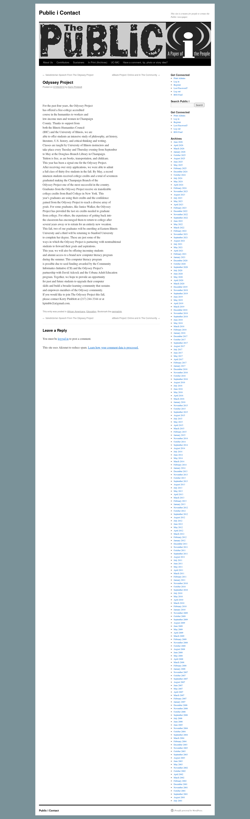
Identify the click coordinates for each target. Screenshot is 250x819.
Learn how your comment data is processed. (113, 347)
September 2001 (181, 793)
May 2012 (178, 527)
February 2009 (180, 639)
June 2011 (178, 563)
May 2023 (178, 201)
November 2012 (181, 507)
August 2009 (179, 622)
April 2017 (178, 359)
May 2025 (178, 164)
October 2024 (180, 174)
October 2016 (180, 375)
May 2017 (178, 355)
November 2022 (181, 214)
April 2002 (178, 774)
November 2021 (181, 234)
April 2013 (178, 494)
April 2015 (178, 425)
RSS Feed (178, 94)
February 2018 (180, 329)
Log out (177, 91)
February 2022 (180, 230)
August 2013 (179, 484)
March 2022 (179, 227)
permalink (117, 311)
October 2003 (180, 751)
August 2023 (179, 194)
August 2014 (179, 448)
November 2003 (181, 747)
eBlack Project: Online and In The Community (136, 74)
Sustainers (78, 62)
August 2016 (179, 382)
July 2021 (178, 243)
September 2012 (181, 514)
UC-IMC (115, 62)
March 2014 (179, 461)
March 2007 (179, 695)
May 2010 (178, 596)
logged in (63, 339)
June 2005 (178, 724)
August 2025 (179, 158)
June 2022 (178, 220)
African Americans (76, 311)
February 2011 (180, 576)
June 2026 (178, 141)
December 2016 (180, 369)
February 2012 (180, 537)
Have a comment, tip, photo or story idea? (145, 62)
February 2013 (180, 500)
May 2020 (178, 276)
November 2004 (181, 728)
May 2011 (178, 566)
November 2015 (181, 405)
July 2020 (178, 270)
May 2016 (178, 392)
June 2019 (178, 296)
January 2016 (179, 402)
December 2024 (180, 171)
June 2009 (178, 625)
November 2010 (181, 583)
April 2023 (178, 204)
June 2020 (178, 273)
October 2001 (180, 790)
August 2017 (179, 346)
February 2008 (180, 665)
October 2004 (180, 731)
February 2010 (180, 606)
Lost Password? (181, 88)
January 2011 (179, 579)
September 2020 (181, 266)
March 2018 (179, 326)
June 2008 (178, 652)
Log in (176, 81)
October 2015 (180, 408)
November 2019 (181, 290)
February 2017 (180, 362)
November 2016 (181, 372)
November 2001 (181, 787)
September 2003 (181, 754)
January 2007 (179, 701)
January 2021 (179, 257)
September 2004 (181, 734)
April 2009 (178, 632)
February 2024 (180, 187)
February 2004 (180, 741)
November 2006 (181, 708)
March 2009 (179, 635)
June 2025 (178, 161)
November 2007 (181, 672)
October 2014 (180, 441)
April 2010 (178, 599)
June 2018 (178, 319)
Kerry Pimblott (75, 86)
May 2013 (178, 490)
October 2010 (180, 586)
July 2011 (178, 560)
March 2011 (179, 573)
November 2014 (181, 438)
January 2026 (179, 151)
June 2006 (178, 721)
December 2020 (180, 260)
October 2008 (180, 645)
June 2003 (178, 761)
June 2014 (178, 454)
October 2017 (180, 339)
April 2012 (178, 530)
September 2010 (181, 589)
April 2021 (178, 250)
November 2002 (181, 767)
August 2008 (179, 649)
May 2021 (178, 247)
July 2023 (178, 197)
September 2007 (181, 678)
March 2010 (179, 602)
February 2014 (180, 464)
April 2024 (178, 184)
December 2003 (180, 744)
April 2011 (178, 570)
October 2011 (180, 550)
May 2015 (178, 421)
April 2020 (178, 280)
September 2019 (181, 293)
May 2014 (178, 458)
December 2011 (180, 543)
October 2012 (180, 510)
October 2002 (180, 770)
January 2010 (179, 609)
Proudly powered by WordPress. (188, 810)
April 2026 (178, 145)
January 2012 (179, 540)
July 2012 (178, 520)
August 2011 (179, 556)
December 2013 (180, 471)
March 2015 (179, 428)
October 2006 (180, 711)
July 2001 (178, 800)
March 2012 (179, 533)
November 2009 (181, 612)
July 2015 (178, 418)
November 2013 (181, 474)
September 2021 (181, 237)
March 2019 (179, 306)
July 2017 (178, 349)
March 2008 (179, 662)
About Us (48, 62)
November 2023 (181, 191)
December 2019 (180, 286)
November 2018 (181, 313)
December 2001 (180, 784)
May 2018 (178, 322)
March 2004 (179, 737)
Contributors (63, 62)
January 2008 (179, 668)
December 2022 (180, 211)
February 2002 (180, 780)
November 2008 (181, 642)
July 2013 (178, 487)
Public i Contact (59, 12)
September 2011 (181, 553)
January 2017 (179, 365)
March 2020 (179, 283)
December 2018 (180, 309)
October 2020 (180, 263)
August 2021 (179, 240)
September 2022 (181, 217)
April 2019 (178, 303)
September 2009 (181, 619)
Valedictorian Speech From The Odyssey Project (68, 74)
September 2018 (181, 316)
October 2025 (180, 155)
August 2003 (179, 757)
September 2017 (181, 342)
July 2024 (178, 178)
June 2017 (178, 352)
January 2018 (179, 332)
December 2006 (180, 705)
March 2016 (179, 398)
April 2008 (178, 658)
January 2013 (179, 504)
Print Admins (179, 78)
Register (177, 84)
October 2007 (180, 675)
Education (91, 311)
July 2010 (178, 593)
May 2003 (178, 764)
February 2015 (180, 431)
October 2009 (180, 616)
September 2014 (181, 444)
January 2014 (179, 467)
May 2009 (178, 629)
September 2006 (181, 714)
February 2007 (180, 698)
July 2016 (178, 385)
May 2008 (178, 655)
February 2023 (180, 207)
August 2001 (179, 797)
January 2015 (179, 434)
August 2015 (179, 415)
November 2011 (181, 546)
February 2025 (180, 168)
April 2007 (178, 691)
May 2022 (178, 224)
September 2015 (181, 411)
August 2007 (179, 681)
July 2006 (178, 718)
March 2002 (179, 777)
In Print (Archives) (97, 62)
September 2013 (181, 481)
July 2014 (178, 451)
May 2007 (178, 688)
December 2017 (180, 336)
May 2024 (178, 181)
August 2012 (179, 517)
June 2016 (178, 388)
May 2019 (178, 299)
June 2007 (178, 685)
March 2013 (179, 497)
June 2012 (178, 523)
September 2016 (181, 378)
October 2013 (180, 477)
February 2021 (180, 253)
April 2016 (178, 395)
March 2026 (179, 148)
